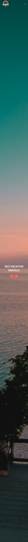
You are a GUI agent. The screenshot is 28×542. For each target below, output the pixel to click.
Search (14, 276)
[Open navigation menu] (25, 4)
